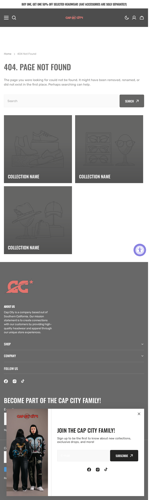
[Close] (139, 414)
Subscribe (122, 455)
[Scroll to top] (143, 495)
